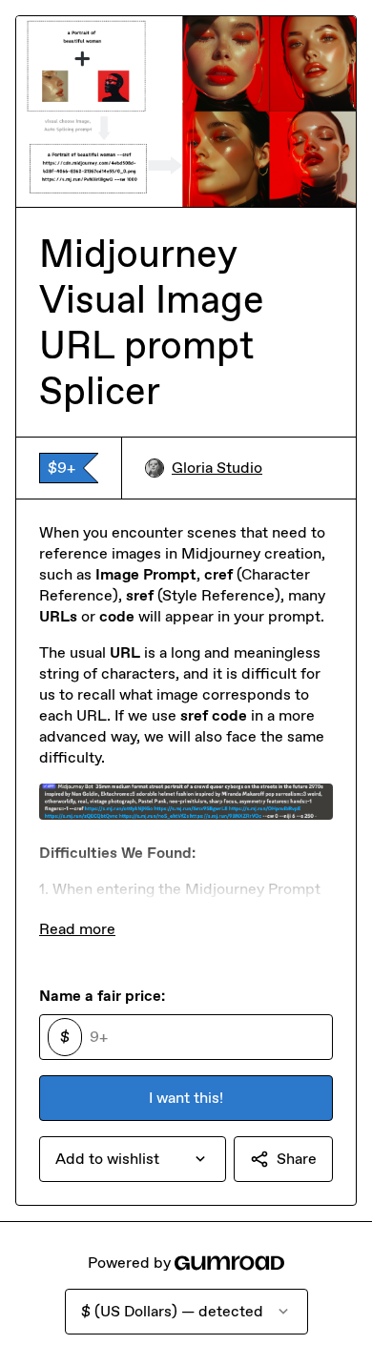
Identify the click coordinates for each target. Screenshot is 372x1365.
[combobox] (132, 1159)
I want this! (186, 1098)
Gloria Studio (217, 467)
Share (297, 1159)
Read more (77, 929)
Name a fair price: (102, 996)
